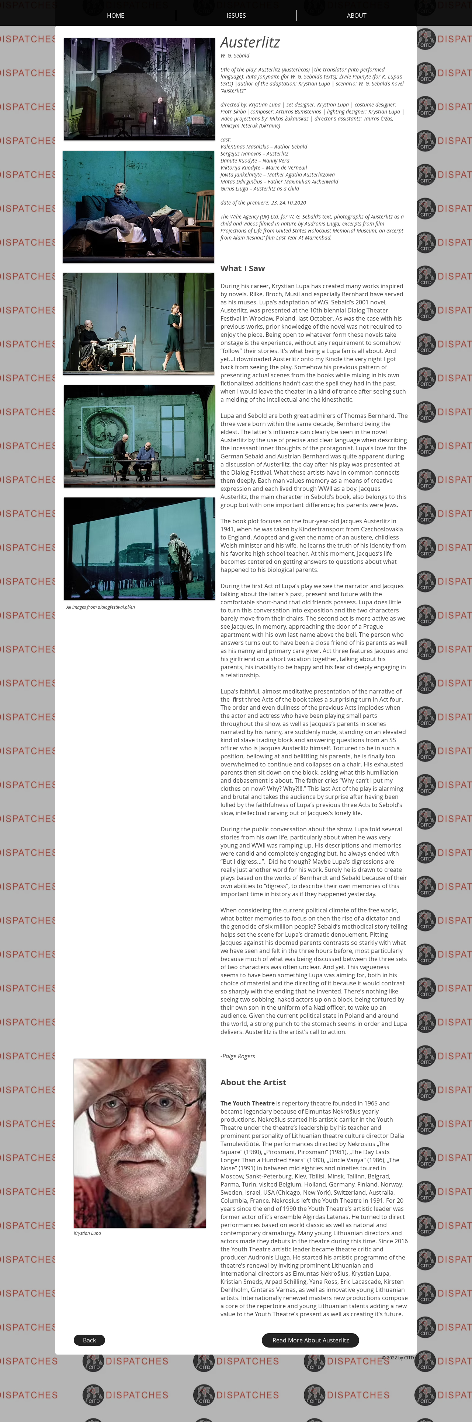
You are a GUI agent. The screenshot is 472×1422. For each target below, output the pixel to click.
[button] (357, 15)
